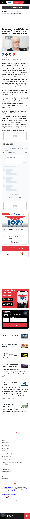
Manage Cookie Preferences (9, 494)
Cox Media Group (10, 487)
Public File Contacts (7, 453)
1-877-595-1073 (15, 248)
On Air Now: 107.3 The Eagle (15, 224)
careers (25, 490)
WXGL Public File (6, 456)
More (19, 13)
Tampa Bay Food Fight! (10, 335)
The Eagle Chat (5, 13)
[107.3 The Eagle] (15, 2)
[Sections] (3, 2)
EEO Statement (6, 451)
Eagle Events (14, 13)
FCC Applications (6, 459)
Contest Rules (5, 448)
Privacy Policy (13, 489)
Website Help (5, 478)
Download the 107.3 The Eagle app (9, 292)
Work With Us (5, 445)
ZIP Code (5, 317)
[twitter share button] (6, 54)
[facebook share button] (3, 54)
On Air (13, 11)
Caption (24, 49)
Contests (19, 11)
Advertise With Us (7, 471)
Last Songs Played (6, 11)
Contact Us (5, 442)
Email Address (13, 317)
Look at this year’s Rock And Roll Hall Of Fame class (9, 356)
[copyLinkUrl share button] (14, 54)
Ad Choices (13, 490)
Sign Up (15, 325)
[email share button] (10, 54)
